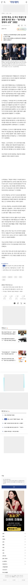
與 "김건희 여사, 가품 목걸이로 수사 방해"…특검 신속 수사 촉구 (14, 268)
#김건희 (4, 277)
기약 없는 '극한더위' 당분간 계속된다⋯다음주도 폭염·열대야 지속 (13, 291)
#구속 (16, 277)
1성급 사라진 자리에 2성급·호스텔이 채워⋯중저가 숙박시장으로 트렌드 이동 (13, 287)
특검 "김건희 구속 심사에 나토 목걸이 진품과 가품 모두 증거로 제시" (14, 265)
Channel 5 (4, 569)
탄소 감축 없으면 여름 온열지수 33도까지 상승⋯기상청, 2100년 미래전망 (13, 289)
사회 (7, 13)
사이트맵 (23, 580)
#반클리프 (10, 277)
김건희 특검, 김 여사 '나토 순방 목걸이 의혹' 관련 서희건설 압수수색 (14, 270)
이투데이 (3, 13)
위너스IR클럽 (5, 572)
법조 (10, 13)
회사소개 (4, 580)
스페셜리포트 (5, 567)
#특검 (20, 277)
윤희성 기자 (4, 28)
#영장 (4, 279)
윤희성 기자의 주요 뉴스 (7, 285)
